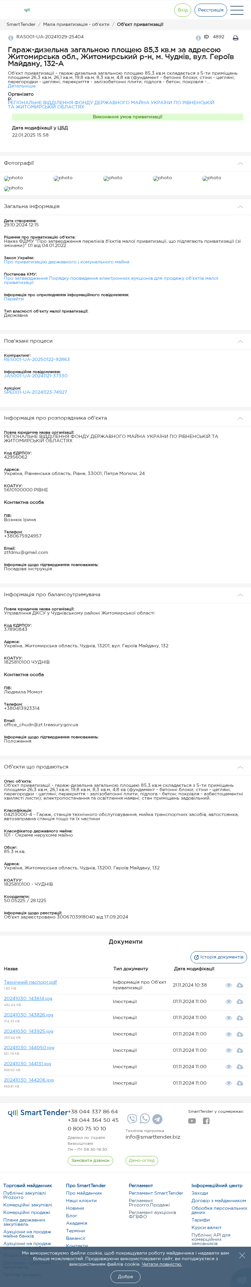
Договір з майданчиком (219, 1201)
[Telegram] (156, 1121)
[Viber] (131, 1121)
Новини (75, 1208)
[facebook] (206, 1123)
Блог (71, 1216)
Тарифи (201, 1220)
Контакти (77, 1246)
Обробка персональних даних (219, 1210)
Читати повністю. (162, 1264)
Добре (125, 1277)
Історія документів (221, 957)
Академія (76, 1223)
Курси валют (207, 1228)
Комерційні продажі (26, 1213)
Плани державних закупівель (24, 1222)
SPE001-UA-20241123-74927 (35, 392)
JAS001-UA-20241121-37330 (36, 376)
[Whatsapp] (144, 1122)
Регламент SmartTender (156, 1193)
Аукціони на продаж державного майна (27, 1246)
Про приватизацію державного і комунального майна (66, 262)
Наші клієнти (81, 1201)
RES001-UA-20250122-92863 (37, 360)
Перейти (14, 299)
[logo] (38, 1113)
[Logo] (27, 10)
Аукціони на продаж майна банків (27, 1234)
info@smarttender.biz (153, 1137)
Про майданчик (84, 1193)
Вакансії (75, 1238)
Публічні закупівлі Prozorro (24, 1195)
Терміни (75, 1231)
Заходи (200, 1193)
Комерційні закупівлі (27, 1205)
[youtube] (192, 1123)
